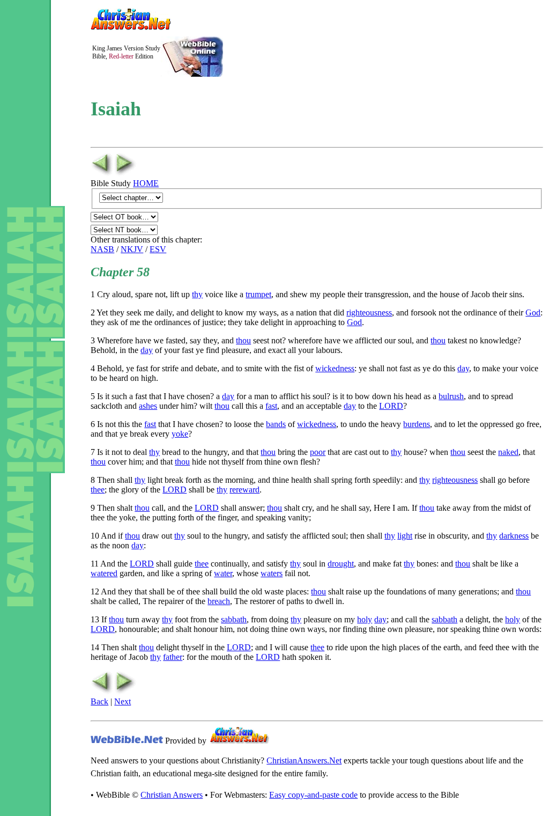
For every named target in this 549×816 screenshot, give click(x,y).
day (146, 350)
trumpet (258, 294)
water (223, 573)
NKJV (132, 249)
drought (341, 563)
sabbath (234, 619)
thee (98, 489)
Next (122, 701)
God (532, 312)
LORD (391, 405)
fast (271, 405)
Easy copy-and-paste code (313, 794)
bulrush (451, 396)
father (172, 656)
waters (272, 573)
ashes (148, 405)
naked (508, 452)
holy (364, 619)
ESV (158, 249)
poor (317, 452)
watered (104, 573)
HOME (146, 183)
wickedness (334, 368)
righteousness (369, 312)
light (404, 535)
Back (99, 701)
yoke (180, 433)
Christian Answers (171, 794)
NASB (102, 249)
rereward (244, 489)
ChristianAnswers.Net (304, 760)
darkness (514, 535)
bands (276, 424)
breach (218, 601)
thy (197, 294)
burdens (416, 424)
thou (243, 340)
